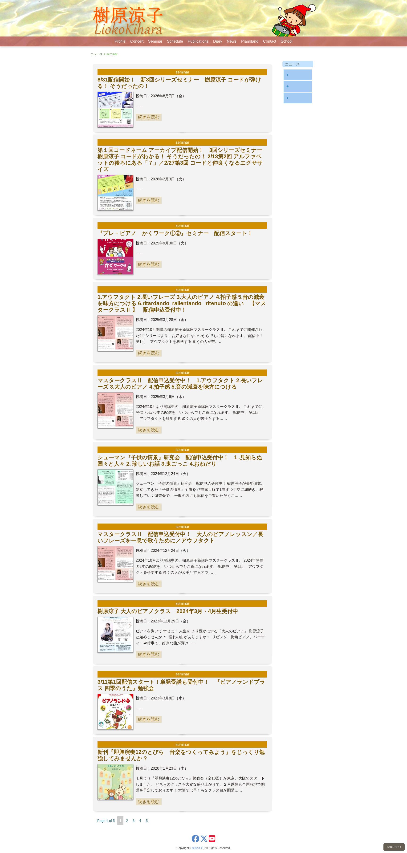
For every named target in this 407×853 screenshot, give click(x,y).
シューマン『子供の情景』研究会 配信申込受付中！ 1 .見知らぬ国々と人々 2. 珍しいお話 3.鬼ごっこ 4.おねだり (180, 460)
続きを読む (148, 117)
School (287, 41)
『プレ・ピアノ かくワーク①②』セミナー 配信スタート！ (175, 233)
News (231, 41)
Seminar (155, 41)
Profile (120, 41)
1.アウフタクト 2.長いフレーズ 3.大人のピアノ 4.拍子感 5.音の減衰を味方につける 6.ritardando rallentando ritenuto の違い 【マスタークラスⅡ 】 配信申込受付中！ (182, 303)
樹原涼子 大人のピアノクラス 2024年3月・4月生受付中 (168, 611)
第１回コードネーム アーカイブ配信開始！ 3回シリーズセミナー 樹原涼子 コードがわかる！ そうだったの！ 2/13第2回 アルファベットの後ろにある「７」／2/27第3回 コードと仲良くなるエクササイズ (183, 159)
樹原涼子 (197, 848)
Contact (269, 41)
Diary (217, 41)
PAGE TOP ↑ (394, 847)
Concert (136, 41)
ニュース (96, 54)
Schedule (175, 41)
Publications (198, 41)
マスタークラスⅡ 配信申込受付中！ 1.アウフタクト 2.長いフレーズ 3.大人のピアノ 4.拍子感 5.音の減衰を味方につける (180, 383)
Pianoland (249, 41)
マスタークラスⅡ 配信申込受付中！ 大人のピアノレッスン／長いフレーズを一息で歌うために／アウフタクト (180, 537)
